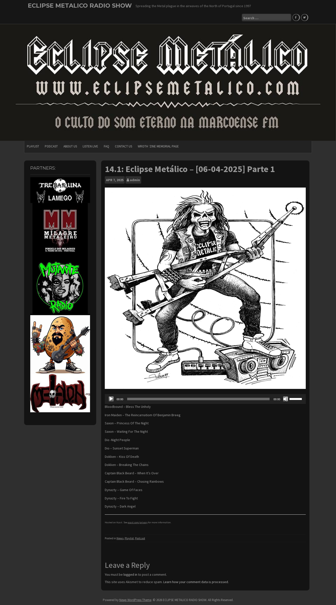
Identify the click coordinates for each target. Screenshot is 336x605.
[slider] (296, 398)
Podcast (51, 146)
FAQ (106, 146)
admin (135, 180)
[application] (205, 399)
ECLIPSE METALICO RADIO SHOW (80, 5)
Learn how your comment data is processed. (196, 582)
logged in (130, 574)
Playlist (33, 146)
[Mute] (285, 399)
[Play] (111, 399)
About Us (70, 146)
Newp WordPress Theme (135, 600)
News (120, 538)
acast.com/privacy (138, 522)
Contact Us (123, 146)
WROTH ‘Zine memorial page (158, 146)
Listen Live (90, 146)
